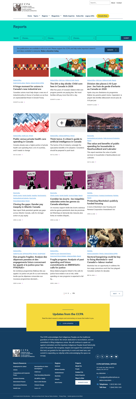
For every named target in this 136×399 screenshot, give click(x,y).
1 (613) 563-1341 (115, 384)
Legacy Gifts (89, 16)
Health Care (25, 135)
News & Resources (19, 363)
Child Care (61, 80)
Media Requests (80, 375)
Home (30, 16)
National (57, 366)
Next (115, 293)
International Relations (20, 385)
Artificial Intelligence (64, 135)
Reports (28, 83)
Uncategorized (41, 253)
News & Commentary (93, 253)
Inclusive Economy (18, 378)
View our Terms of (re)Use (51, 396)
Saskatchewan (59, 373)
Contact (119, 3)
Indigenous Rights (27, 253)
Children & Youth (69, 80)
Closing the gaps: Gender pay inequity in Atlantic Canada (28, 205)
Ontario (57, 379)
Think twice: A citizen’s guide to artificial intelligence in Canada (66, 140)
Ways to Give (79, 378)
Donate (110, 50)
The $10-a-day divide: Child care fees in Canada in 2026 (66, 85)
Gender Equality (26, 195)
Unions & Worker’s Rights (37, 83)
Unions (15, 370)
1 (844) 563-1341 (116, 387)
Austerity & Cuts (17, 253)
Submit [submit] (126, 38)
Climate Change (39, 385)
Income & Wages (73, 195)
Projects (78, 363)
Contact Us (79, 372)
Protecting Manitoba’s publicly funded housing (102, 202)
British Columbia (60, 369)
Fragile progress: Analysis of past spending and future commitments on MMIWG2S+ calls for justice (67, 263)
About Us (78, 366)
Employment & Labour (19, 83)
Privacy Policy (62, 396)
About (113, 3)
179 (73, 293)
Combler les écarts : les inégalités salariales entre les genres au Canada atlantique (67, 201)
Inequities (34, 195)
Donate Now (102, 16)
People (77, 369)
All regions (101, 373)
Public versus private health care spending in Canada (29, 140)
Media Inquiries (69, 16)
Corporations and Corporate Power (21, 374)
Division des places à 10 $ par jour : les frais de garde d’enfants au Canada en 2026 (103, 86)
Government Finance (92, 195)
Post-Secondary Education (42, 375)
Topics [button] (35, 16)
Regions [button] (45, 16)
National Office (17, 80)
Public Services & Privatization (111, 138)
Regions (57, 363)
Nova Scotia (90, 135)
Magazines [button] (55, 16)
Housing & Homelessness (106, 195)
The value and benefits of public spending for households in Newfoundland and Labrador (103, 146)
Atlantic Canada (17, 195)
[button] (32, 38)
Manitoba (89, 193)
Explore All (37, 388)
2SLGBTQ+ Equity (39, 378)
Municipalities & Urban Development (41, 367)
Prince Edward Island (19, 200)
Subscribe (80, 16)
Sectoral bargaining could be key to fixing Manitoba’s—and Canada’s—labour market (103, 259)
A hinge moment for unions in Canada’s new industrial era (28, 87)
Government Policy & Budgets (58, 256)
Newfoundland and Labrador (95, 138)
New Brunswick (42, 195)
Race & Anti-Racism (40, 382)
